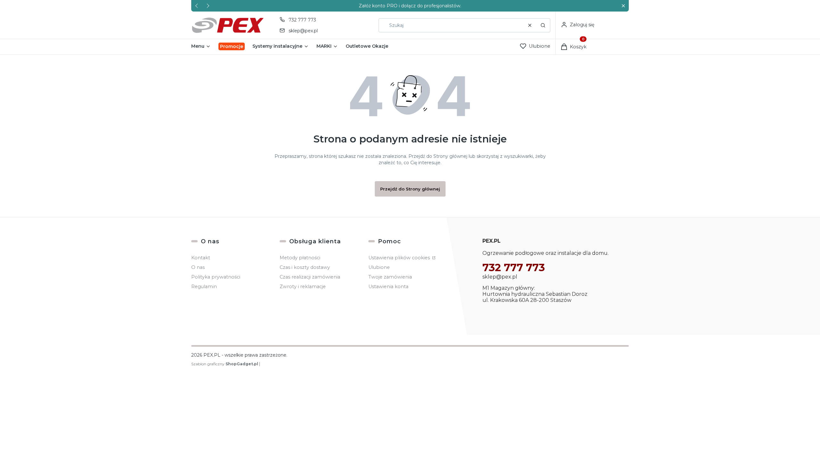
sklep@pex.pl (303, 31)
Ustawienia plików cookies (399, 258)
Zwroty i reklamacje (303, 286)
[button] (623, 6)
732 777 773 (302, 20)
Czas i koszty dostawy (305, 267)
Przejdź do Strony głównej (410, 188)
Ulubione (379, 267)
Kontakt (200, 258)
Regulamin (204, 286)
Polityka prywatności (215, 277)
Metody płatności (300, 258)
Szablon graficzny (224, 363)
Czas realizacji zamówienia (310, 277)
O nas (198, 267)
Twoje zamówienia (390, 277)
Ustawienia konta (388, 286)
